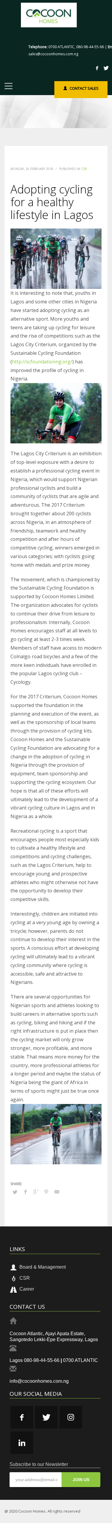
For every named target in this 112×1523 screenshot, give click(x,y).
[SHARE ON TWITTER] (14, 1191)
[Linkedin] (21, 1442)
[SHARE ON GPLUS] (35, 1191)
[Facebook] (97, 68)
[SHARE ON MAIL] (56, 1191)
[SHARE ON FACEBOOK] (25, 1191)
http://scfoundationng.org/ (42, 361)
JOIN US (81, 1479)
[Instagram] (70, 1417)
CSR (84, 169)
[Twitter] (106, 68)
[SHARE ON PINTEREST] (46, 1191)
